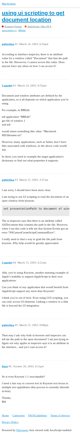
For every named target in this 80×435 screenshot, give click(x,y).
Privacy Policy (10, 422)
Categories (18, 415)
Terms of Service (60, 415)
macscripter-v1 (9, 30)
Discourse (22, 430)
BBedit (22, 30)
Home (5, 415)
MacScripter (9, 3)
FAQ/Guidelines (37, 415)
